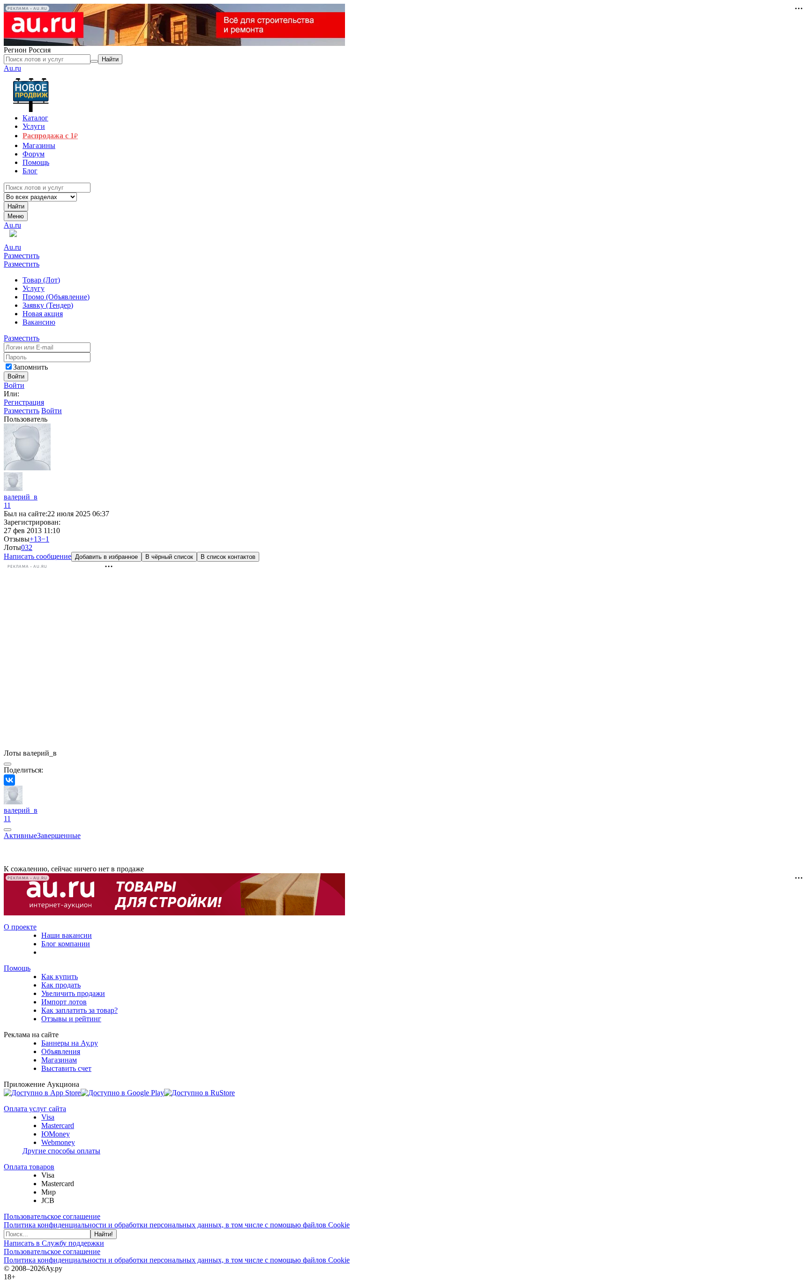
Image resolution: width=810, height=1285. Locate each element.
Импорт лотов (64, 1002)
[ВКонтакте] (9, 780)
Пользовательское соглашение (52, 1216)
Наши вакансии (66, 935)
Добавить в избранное (106, 556)
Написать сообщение (37, 556)
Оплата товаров (29, 1167)
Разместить (21, 256)
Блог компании (65, 944)
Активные (20, 835)
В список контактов (228, 556)
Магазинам (59, 1060)
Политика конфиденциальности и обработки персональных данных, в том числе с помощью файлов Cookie (177, 1225)
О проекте (20, 927)
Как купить (59, 976)
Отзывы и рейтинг (71, 1019)
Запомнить (30, 367)
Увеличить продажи (73, 993)
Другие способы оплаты (61, 1151)
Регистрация (24, 402)
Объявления (60, 1051)
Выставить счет (66, 1068)
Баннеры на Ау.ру (69, 1043)
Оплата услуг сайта (35, 1109)
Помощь (17, 968)
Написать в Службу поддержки (54, 1243)
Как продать (61, 985)
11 (7, 505)
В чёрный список (169, 556)
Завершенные (59, 835)
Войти (14, 385)
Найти (16, 206)
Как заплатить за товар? (79, 1010)
